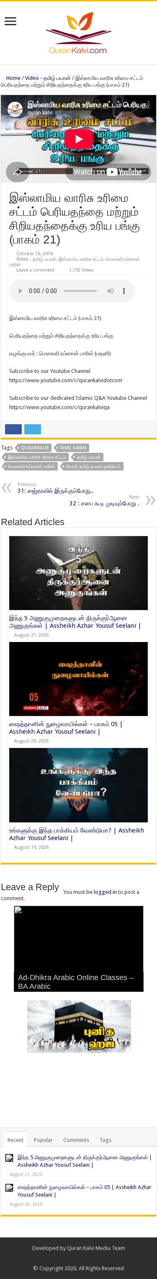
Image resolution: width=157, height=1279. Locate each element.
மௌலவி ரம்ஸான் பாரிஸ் (31, 466)
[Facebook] (75, 1258)
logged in (105, 892)
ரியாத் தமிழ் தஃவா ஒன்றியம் (93, 466)
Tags (105, 1140)
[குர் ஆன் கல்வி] (78, 31)
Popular (43, 1140)
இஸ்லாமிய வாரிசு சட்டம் (81, 259)
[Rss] (67, 1258)
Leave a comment (35, 270)
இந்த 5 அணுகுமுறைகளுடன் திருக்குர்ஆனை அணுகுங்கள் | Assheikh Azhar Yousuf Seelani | (75, 621)
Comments (76, 1140)
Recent (15, 1140)
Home (13, 78)
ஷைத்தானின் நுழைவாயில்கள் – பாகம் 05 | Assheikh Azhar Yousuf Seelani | (66, 727)
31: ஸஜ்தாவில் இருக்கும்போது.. (56, 488)
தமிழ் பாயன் (88, 457)
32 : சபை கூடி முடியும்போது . (104, 500)
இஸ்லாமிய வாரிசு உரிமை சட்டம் (37, 457)
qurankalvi (35, 448)
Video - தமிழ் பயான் (48, 78)
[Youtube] (91, 1258)
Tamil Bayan (73, 448)
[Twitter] (83, 1258)
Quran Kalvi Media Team (96, 1248)
